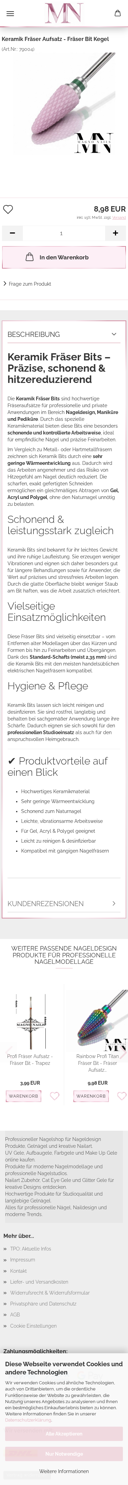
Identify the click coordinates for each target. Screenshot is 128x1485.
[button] (12, 233)
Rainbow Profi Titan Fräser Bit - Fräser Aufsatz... (97, 1063)
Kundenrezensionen (46, 904)
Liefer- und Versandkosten (39, 1282)
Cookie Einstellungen (33, 1326)
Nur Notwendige (64, 1454)
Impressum (22, 1259)
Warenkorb (23, 1096)
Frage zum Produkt (30, 284)
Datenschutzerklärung (28, 1420)
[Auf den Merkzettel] (56, 1096)
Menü (10, 13)
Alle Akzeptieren (64, 1434)
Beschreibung (34, 334)
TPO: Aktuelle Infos (30, 1249)
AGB (15, 1314)
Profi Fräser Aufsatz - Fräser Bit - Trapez (30, 1060)
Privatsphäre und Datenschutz (43, 1303)
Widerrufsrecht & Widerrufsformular (50, 1293)
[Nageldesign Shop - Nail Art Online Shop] (64, 13)
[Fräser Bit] (64, 103)
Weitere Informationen (64, 1471)
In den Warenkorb (64, 257)
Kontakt (18, 1271)
